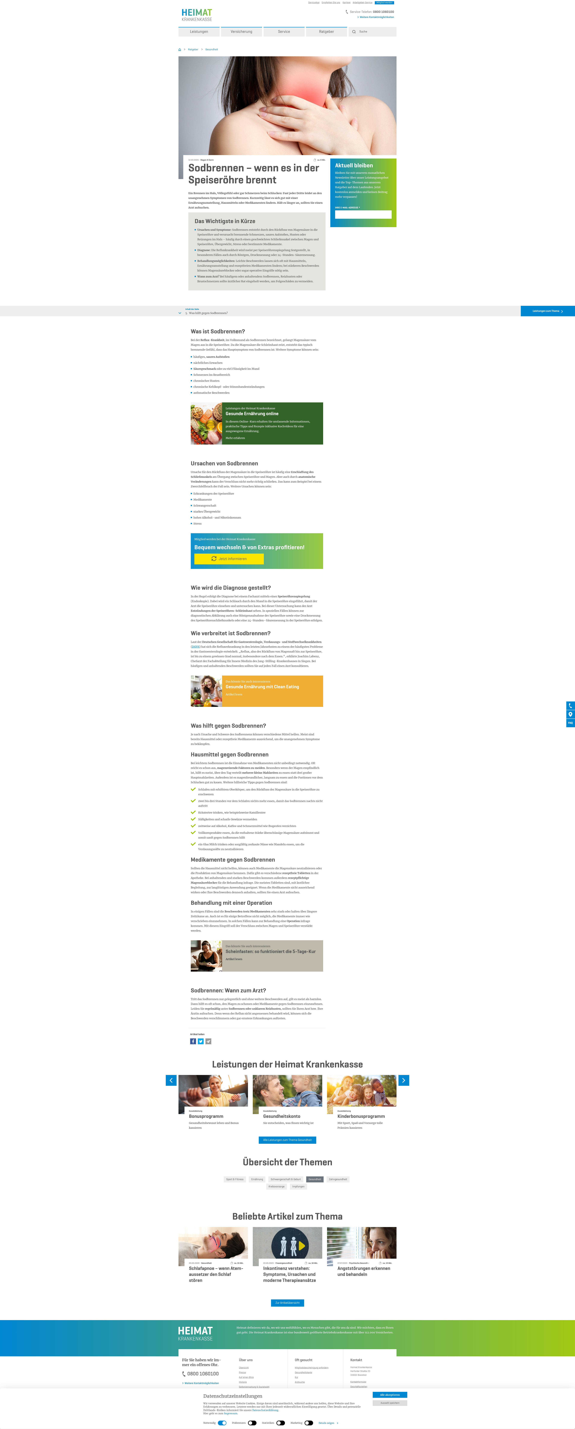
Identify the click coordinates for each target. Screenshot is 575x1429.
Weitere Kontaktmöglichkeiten (377, 17)
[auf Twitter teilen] (201, 1041)
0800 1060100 (383, 12)
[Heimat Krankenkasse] (195, 14)
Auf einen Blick (246, 1377)
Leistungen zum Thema (546, 311)
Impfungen (298, 1186)
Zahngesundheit (338, 1179)
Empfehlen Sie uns (331, 2)
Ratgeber (193, 49)
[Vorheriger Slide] (171, 1080)
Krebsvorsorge (277, 1186)
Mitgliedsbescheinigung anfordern (311, 1368)
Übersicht (244, 1368)
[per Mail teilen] (208, 1041)
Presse (242, 1372)
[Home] (179, 49)
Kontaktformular (358, 1382)
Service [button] (284, 32)
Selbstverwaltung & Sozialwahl (254, 1387)
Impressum (230, 1413)
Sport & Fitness (234, 1179)
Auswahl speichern (390, 1403)
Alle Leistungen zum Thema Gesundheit (287, 1140)
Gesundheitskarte (303, 1372)
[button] (373, 32)
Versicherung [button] (241, 32)
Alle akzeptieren (390, 1394)
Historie (243, 1382)
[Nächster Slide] (403, 1080)
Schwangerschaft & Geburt (286, 1179)
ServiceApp (313, 2)
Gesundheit (211, 49)
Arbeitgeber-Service (362, 2)
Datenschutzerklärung (265, 1410)
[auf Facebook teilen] (193, 1041)
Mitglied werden (384, 2)
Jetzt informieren (233, 559)
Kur (296, 1377)
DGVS (195, 646)
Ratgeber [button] (326, 32)
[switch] (252, 1423)
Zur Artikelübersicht (288, 1303)
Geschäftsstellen (358, 1387)
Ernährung (257, 1179)
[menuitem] (199, 32)
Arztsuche (300, 1382)
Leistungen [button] (199, 32)
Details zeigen (326, 1423)
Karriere (346, 2)
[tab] (570, 705)
